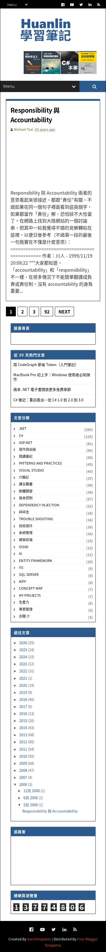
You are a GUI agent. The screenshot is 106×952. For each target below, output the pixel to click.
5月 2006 (31, 804)
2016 (23, 713)
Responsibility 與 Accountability (34, 114)
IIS (21, 567)
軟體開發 (26, 491)
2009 (23, 763)
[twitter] (81, 4)
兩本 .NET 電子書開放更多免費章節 (42, 389)
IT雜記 (24, 477)
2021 (23, 678)
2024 (23, 656)
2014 (23, 727)
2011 (23, 749)
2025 (23, 649)
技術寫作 (26, 525)
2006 (23, 784)
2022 (23, 671)
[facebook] (62, 4)
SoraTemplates (39, 938)
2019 (23, 692)
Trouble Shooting (36, 518)
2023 (23, 663)
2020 (23, 685)
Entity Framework (35, 560)
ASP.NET (25, 442)
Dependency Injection (39, 504)
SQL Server (29, 574)
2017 (23, 706)
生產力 (24, 602)
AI (20, 553)
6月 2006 (31, 797)
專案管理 (26, 609)
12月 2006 (32, 790)
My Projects (30, 595)
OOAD (23, 546)
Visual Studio (31, 470)
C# (21, 435)
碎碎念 (24, 511)
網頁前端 (26, 539)
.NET (22, 428)
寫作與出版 (27, 449)
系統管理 (26, 532)
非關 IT (24, 616)
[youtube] (72, 4)
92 (46, 311)
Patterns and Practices (40, 463)
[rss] (98, 4)
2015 (23, 720)
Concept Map (31, 588)
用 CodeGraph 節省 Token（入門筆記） (46, 364)
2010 (23, 756)
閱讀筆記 (26, 456)
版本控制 (26, 497)
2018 (23, 699)
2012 (23, 741)
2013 (23, 734)
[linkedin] (90, 4)
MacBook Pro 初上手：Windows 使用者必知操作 (51, 377)
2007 (23, 777)
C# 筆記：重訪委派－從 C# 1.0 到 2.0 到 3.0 (48, 399)
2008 (23, 770)
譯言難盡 (26, 484)
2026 (23, 642)
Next (64, 311)
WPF (22, 581)
